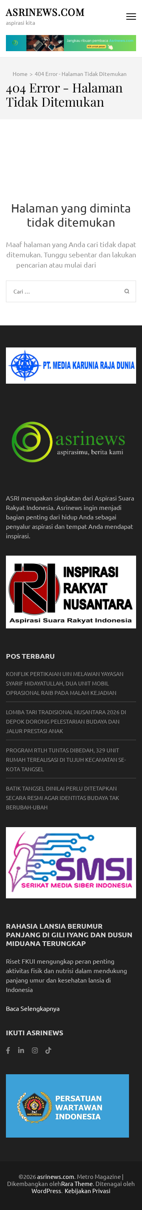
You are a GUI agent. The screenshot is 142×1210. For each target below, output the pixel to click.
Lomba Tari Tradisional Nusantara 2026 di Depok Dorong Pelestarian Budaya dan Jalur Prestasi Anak (66, 721)
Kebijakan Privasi (87, 1190)
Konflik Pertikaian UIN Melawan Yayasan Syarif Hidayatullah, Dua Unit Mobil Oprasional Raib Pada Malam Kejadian (64, 683)
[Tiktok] (48, 1050)
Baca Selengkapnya (33, 1008)
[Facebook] (8, 1050)
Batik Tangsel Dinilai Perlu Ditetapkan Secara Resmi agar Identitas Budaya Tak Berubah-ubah (62, 798)
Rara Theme (77, 1183)
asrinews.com (45, 11)
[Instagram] (35, 1050)
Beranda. (112, 264)
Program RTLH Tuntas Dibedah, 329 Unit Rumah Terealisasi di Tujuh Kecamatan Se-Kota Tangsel (66, 759)
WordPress (46, 1190)
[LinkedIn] (21, 1050)
